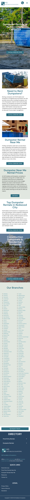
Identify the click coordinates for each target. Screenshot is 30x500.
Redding (20, 391)
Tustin (19, 294)
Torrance (5, 384)
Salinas (5, 391)
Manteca (20, 363)
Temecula (20, 317)
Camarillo (20, 406)
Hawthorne (6, 350)
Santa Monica (6, 381)
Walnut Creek (6, 318)
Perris (19, 313)
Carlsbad (20, 346)
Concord (5, 312)
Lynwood (5, 361)
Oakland (5, 300)
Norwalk (5, 366)
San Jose (20, 386)
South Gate (6, 383)
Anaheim (5, 328)
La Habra (5, 404)
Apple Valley (21, 327)
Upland (20, 343)
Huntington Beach (7, 401)
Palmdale (5, 368)
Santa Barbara (21, 375)
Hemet (20, 303)
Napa (4, 393)
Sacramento (21, 325)
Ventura (20, 413)
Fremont (5, 295)
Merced (5, 389)
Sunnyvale (21, 389)
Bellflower (5, 333)
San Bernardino (22, 341)
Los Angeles (6, 360)
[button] (27, 3)
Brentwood (6, 310)
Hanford (5, 325)
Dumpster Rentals (8, 443)
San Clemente (6, 414)
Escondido (21, 351)
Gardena (5, 346)
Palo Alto (20, 384)
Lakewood (6, 355)
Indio (19, 305)
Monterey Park (7, 365)
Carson (5, 338)
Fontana (20, 332)
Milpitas (20, 381)
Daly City (20, 368)
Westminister (21, 295)
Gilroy (19, 379)
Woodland (20, 416)
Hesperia (20, 333)
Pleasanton (6, 302)
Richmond (6, 315)
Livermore (5, 299)
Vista (19, 360)
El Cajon (20, 350)
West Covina (6, 386)
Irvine (4, 403)
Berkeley (5, 294)
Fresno (5, 322)
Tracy (19, 366)
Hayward (5, 297)
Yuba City (20, 401)
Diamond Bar (6, 341)
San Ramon (6, 317)
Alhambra (5, 327)
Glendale (5, 348)
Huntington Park (7, 351)
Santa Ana (6, 416)
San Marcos (21, 356)
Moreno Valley (21, 310)
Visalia (20, 404)
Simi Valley (21, 411)
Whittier (5, 388)
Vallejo (20, 394)
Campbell (20, 378)
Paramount (6, 371)
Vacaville (20, 393)
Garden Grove (6, 399)
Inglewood (6, 353)
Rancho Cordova (22, 323)
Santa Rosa (21, 396)
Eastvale (20, 302)
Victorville (20, 345)
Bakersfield (6, 323)
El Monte (5, 345)
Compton (5, 340)
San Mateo (21, 371)
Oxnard (20, 408)
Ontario (20, 335)
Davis (19, 414)
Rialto (19, 340)
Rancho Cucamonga (23, 337)
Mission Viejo (6, 409)
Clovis (4, 320)
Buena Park (6, 335)
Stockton (20, 365)
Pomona (5, 375)
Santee (20, 358)
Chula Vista (21, 348)
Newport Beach (7, 411)
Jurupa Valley (21, 307)
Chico (4, 307)
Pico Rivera (6, 373)
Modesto (20, 398)
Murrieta (20, 312)
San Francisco (21, 361)
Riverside (20, 315)
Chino (19, 328)
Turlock (20, 399)
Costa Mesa (6, 394)
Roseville (20, 299)
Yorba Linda (21, 297)
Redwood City (21, 370)
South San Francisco (23, 373)
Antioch (5, 308)
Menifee (20, 308)
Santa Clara (21, 388)
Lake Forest (6, 408)
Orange (5, 413)
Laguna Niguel (7, 406)
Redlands (20, 338)
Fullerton (5, 398)
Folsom (20, 322)
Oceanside (21, 353)
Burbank (5, 337)
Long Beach (6, 358)
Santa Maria (21, 376)
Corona (20, 300)
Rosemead (6, 378)
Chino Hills (21, 330)
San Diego (20, 355)
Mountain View (22, 383)
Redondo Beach (7, 376)
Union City (6, 305)
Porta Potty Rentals (9, 439)
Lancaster (5, 356)
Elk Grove (20, 320)
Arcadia (5, 330)
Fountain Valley (7, 396)
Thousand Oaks (22, 409)
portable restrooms (10, 459)
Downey (5, 343)
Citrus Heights (21, 318)
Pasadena (5, 370)
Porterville (20, 403)
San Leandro (6, 303)
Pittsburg (5, 313)
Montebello (6, 363)
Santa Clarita (6, 379)
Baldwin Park (6, 332)
